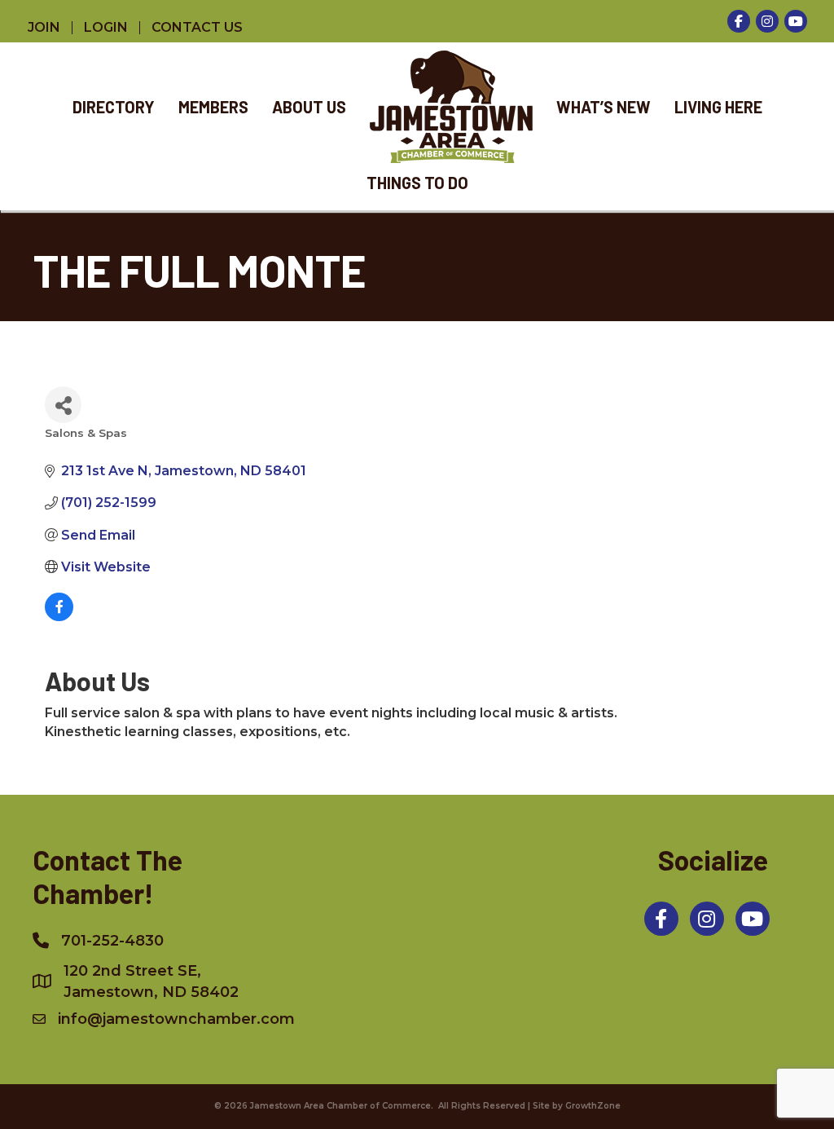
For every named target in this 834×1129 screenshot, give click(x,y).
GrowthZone (593, 1105)
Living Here (718, 107)
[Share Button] (63, 404)
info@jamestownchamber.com (176, 1019)
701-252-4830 (112, 941)
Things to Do (417, 182)
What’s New (603, 107)
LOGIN (106, 27)
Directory (113, 107)
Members (213, 107)
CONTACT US (197, 27)
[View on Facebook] (59, 616)
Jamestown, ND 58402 (151, 981)
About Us (309, 107)
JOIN (44, 27)
